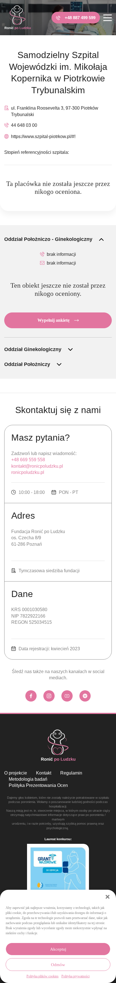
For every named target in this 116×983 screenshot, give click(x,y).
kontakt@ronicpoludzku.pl (37, 466)
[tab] (58, 239)
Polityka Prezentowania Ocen (38, 785)
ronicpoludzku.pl (27, 472)
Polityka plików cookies (42, 976)
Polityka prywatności (75, 976)
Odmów (58, 964)
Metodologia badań (28, 779)
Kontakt (43, 773)
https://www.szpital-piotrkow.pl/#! (43, 136)
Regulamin (71, 773)
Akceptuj (58, 949)
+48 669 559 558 (28, 459)
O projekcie (15, 773)
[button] (107, 897)
